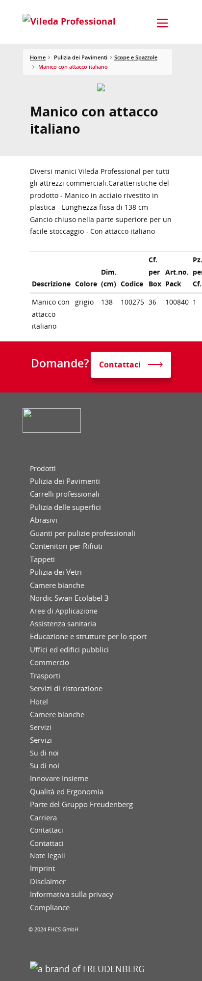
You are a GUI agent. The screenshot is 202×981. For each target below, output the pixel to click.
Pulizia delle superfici (65, 507)
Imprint (42, 868)
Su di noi (44, 753)
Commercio (49, 662)
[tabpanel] (101, 87)
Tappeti (42, 559)
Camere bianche (57, 585)
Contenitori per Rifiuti (66, 546)
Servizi (40, 727)
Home (38, 57)
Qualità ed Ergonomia (66, 791)
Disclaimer (48, 881)
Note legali (47, 855)
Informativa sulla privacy (71, 894)
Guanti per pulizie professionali (82, 533)
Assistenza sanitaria (63, 623)
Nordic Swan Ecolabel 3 (69, 598)
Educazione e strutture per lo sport (88, 636)
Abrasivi (43, 520)
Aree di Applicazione (64, 611)
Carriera (43, 817)
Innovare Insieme (59, 778)
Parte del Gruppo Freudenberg (81, 804)
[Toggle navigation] (162, 23)
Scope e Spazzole (135, 57)
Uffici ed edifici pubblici (69, 649)
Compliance (50, 907)
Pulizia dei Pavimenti (65, 481)
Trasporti (45, 675)
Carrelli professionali (65, 494)
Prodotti (43, 468)
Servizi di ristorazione (66, 688)
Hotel (39, 701)
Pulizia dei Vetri (56, 572)
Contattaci (46, 830)
